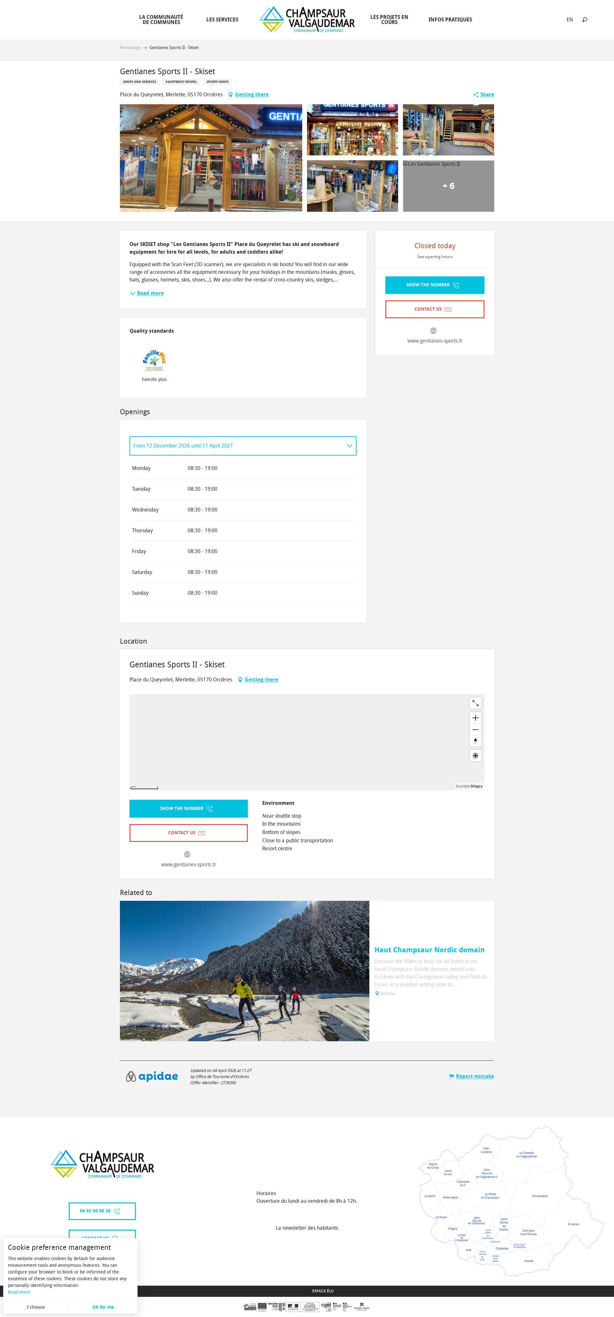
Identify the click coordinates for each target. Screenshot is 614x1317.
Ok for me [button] (103, 1307)
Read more (19, 1292)
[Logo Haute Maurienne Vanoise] (102, 1164)
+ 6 (448, 186)
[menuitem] (162, 19)
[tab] (236, 446)
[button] (584, 19)
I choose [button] (36, 1307)
